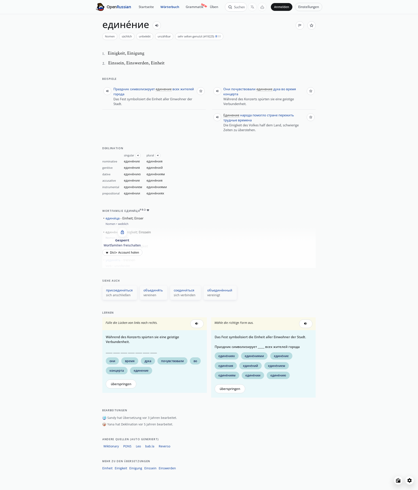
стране (272, 115)
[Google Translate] (252, 7)
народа (246, 115)
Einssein (150, 468)
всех (175, 89)
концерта (230, 94)
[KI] (262, 7)
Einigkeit (121, 468)
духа (276, 89)
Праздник (121, 89)
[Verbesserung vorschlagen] (300, 25)
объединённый (219, 290)
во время (288, 89)
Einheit (107, 468)
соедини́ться (184, 290)
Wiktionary (111, 446)
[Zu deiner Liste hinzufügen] (311, 25)
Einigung (135, 468)
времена (245, 120)
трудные (230, 120)
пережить (286, 115)
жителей (187, 89)
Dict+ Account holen (124, 252)
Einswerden (167, 468)
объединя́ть (153, 290)
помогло (259, 115)
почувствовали (243, 89)
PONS (127, 446)
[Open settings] (409, 480)
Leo (138, 446)
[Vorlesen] (157, 25)
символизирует (142, 89)
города (118, 94)
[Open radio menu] (398, 480)
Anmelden (281, 7)
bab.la (149, 446)
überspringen (121, 384)
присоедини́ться (119, 290)
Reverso (164, 446)
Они (226, 89)
